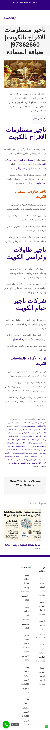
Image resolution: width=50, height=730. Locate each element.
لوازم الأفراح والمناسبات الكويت (26, 460)
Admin (37, 419)
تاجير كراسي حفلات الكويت (24, 439)
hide (35, 119)
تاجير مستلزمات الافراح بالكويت (31, 443)
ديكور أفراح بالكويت (12, 453)
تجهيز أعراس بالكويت (11, 443)
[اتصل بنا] (6, 724)
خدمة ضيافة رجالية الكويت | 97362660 (25, 675)
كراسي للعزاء (29, 160)
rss (22, 567)
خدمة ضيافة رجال (30, 450)
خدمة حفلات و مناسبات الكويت (24, 426)
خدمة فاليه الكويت (26, 453)
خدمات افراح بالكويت (19, 446)
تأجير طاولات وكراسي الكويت (36, 429)
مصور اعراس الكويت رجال (26, 463)
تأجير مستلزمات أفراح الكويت (30, 433)
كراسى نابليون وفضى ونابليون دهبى (25, 168)
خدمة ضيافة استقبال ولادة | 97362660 (19, 525)
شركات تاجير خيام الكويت (19, 456)
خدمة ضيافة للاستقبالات (15, 450)
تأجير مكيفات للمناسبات (27, 436)
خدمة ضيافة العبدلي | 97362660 (25, 613)
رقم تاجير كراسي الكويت (37, 456)
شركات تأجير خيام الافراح (23, 339)
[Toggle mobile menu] (45, 17)
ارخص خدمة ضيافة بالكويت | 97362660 (25, 643)
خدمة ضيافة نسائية (39, 453)
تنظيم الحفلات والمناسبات (37, 446)
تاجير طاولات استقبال (37, 183)
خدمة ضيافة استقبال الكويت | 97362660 (25, 707)
